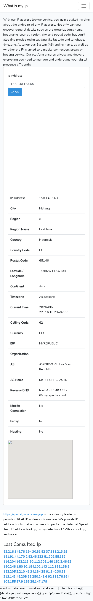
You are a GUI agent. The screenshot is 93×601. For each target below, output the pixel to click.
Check (15, 92)
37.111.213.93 (56, 551)
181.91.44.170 (14, 556)
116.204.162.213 (16, 561)
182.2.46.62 (62, 561)
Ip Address (15, 75)
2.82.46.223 (34, 556)
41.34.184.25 (35, 571)
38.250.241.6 (37, 576)
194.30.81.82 (35, 551)
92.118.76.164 (58, 576)
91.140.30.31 (56, 571)
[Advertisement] (46, 146)
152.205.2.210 (14, 571)
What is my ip (15, 5)
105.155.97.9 (13, 581)
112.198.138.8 (58, 566)
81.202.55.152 (55, 556)
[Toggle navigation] (84, 6)
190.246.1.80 (13, 566)
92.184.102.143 (35, 566)
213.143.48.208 (15, 576)
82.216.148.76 (14, 551)
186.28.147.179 (35, 581)
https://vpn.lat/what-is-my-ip (23, 514)
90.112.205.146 (41, 561)
